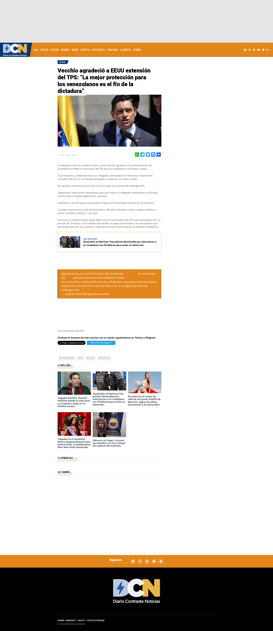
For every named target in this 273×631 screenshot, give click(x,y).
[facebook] (245, 50)
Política (55, 49)
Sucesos (44, 49)
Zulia (35, 49)
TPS (80, 358)
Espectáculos (98, 49)
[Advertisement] (136, 21)
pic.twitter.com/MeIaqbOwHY (99, 290)
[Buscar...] (269, 50)
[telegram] (263, 50)
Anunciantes (71, 620)
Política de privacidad (96, 620)
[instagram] (249, 50)
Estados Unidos (67, 358)
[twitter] (254, 50)
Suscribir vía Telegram (102, 342)
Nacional (65, 49)
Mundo (75, 49)
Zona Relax (112, 49)
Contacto (81, 620)
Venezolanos (104, 358)
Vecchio (91, 358)
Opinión (137, 49)
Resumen (61, 620)
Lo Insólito (125, 49)
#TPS (69, 278)
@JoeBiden (131, 273)
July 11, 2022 (118, 294)
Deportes (85, 49)
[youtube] (258, 50)
